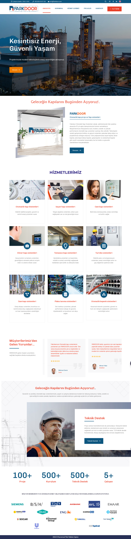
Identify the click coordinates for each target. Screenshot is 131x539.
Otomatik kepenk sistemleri (104, 301)
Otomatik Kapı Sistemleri (27, 207)
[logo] (23, 9)
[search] (105, 1)
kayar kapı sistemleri (65, 207)
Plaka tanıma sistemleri (65, 301)
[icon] (109, 1)
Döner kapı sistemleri (27, 253)
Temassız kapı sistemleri (65, 253)
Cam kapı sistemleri (104, 207)
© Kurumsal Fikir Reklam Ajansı (67, 537)
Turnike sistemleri (103, 253)
